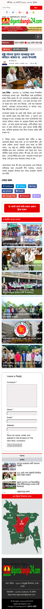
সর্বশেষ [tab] (22, 456)
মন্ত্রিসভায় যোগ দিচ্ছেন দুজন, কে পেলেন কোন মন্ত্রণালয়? (22, 340)
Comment (12, 382)
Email (10, 417)
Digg (33, 186)
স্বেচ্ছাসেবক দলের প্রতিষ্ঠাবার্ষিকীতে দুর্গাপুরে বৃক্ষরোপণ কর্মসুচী (21, 315)
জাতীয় (17, 49)
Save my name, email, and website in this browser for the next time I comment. (20, 438)
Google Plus (10, 196)
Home (7, 49)
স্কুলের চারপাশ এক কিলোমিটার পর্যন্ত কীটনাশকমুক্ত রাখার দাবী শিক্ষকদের (18, 291)
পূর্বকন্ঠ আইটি (31, 606)
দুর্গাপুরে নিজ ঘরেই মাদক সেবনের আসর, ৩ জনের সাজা (21, 364)
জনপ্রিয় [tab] (22, 460)
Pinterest (25, 196)
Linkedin (8, 191)
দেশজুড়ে (23, 49)
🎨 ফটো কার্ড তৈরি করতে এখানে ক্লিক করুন (22, 208)
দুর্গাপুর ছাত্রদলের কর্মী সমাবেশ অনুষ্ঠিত (19, 243)
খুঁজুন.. (36, 8)
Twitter (22, 186)
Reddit (20, 191)
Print (37, 196)
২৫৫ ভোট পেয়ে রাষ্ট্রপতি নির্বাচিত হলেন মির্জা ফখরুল (22, 267)
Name (10, 409)
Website (10, 425)
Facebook (8, 186)
